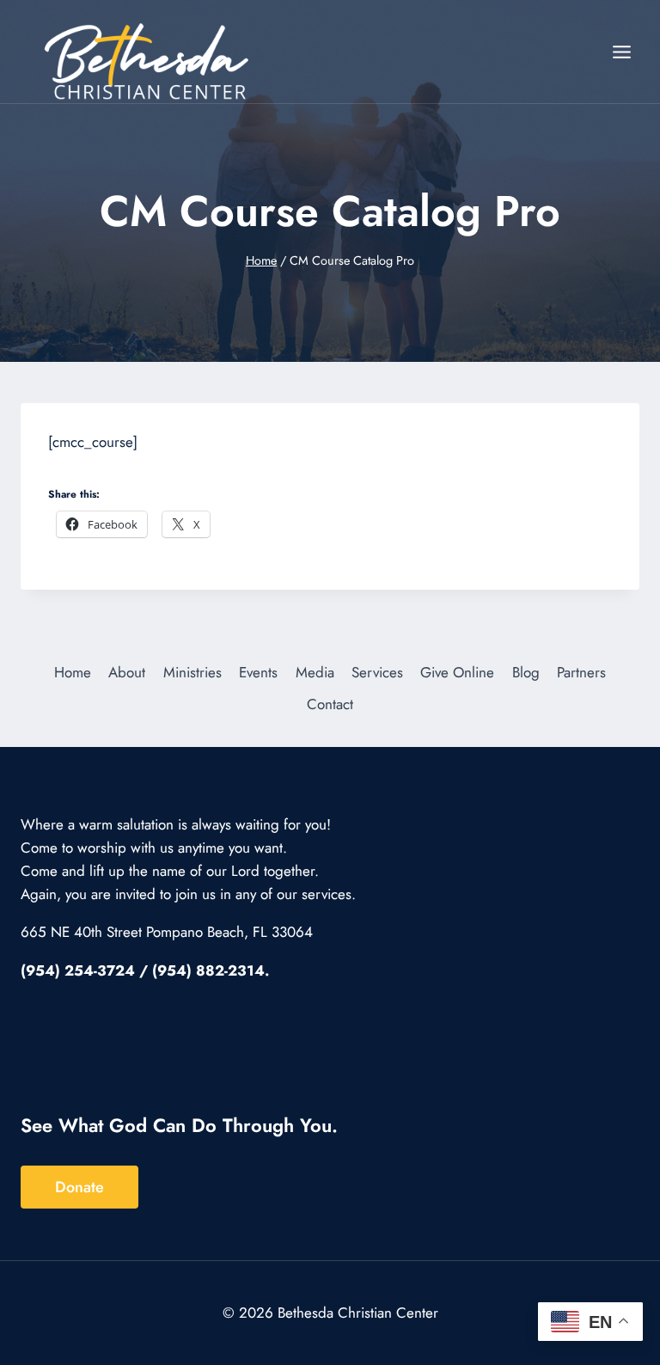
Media (315, 672)
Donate (79, 1187)
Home (72, 672)
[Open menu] (621, 51)
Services (377, 672)
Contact (330, 704)
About (126, 672)
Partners (581, 672)
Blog (526, 672)
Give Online (457, 672)
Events (258, 672)
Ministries (192, 672)
